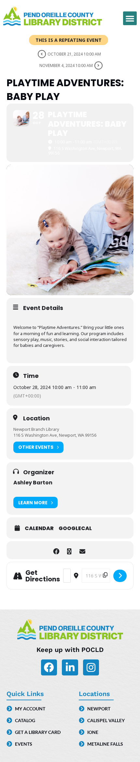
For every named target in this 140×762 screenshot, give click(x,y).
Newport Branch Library (36, 429)
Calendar (39, 528)
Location (36, 418)
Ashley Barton (32, 482)
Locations (94, 694)
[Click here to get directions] (120, 576)
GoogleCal (75, 528)
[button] (130, 18)
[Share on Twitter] (69, 550)
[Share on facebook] (56, 550)
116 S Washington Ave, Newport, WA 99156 (54, 435)
